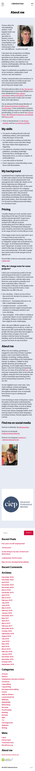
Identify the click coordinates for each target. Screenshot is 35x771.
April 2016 (5, 646)
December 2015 (8, 657)
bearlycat (22, 438)
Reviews (5, 715)
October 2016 (7, 631)
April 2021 (5, 582)
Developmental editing (10, 689)
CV (20, 121)
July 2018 (5, 603)
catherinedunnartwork (10, 440)
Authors (5, 676)
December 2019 (8, 592)
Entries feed (6, 740)
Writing (4, 728)
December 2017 (7, 616)
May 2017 (5, 618)
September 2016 (8, 633)
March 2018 (6, 608)
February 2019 (7, 600)
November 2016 (8, 628)
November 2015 (8, 659)
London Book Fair (8, 697)
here (26, 370)
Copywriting (6, 687)
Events (4, 692)
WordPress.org (7, 745)
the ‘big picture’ (27, 89)
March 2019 (6, 598)
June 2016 (5, 641)
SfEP (3, 717)
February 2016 (7, 651)
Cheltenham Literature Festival (13, 679)
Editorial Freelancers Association (21, 115)
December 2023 (8, 577)
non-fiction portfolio (22, 123)
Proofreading (6, 710)
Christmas (5, 682)
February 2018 (7, 610)
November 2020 (8, 587)
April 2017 (5, 621)
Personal (5, 707)
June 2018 (5, 605)
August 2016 (6, 636)
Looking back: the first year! (12, 558)
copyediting (6, 96)
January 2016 (7, 654)
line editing (21, 93)
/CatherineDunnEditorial (11, 434)
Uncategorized (7, 723)
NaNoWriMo (6, 702)
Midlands (5, 700)
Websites (5, 725)
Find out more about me (10, 755)
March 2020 (6, 590)
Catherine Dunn (17, 4)
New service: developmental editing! (15, 562)
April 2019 (5, 595)
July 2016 (5, 639)
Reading (5, 712)
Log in (4, 737)
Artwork (5, 674)
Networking (6, 705)
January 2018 (7, 613)
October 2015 (7, 662)
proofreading (18, 96)
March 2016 (6, 649)
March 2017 (6, 623)
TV (3, 720)
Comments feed (8, 742)
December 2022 (8, 580)
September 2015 (8, 664)
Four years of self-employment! (13, 543)
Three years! (6, 548)
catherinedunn (23, 427)
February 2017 (7, 626)
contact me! (6, 261)
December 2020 (8, 585)
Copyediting (6, 684)
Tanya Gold (9, 117)
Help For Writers (8, 694)
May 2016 (5, 644)
